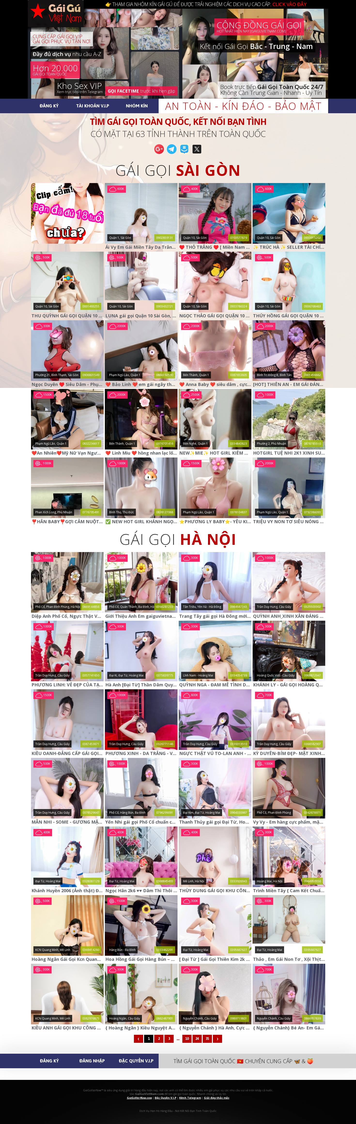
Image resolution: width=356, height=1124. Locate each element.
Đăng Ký (49, 105)
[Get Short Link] (159, 153)
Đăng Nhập (92, 1060)
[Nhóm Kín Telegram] (184, 153)
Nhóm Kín (137, 105)
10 (187, 1039)
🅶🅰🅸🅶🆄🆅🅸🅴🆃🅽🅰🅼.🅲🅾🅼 (60, 19)
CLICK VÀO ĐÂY (289, 4)
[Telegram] (172, 153)
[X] (197, 153)
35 (207, 1039)
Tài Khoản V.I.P (92, 105)
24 (197, 1039)
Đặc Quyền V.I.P (136, 1060)
